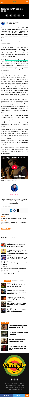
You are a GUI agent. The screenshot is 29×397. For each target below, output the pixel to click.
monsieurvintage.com (8, 206)
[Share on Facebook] (7, 15)
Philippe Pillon (12, 23)
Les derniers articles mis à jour (15, 389)
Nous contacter (14, 383)
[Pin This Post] (15, 15)
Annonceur (7, 383)
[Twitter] (18, 210)
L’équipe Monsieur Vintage (11, 385)
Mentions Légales (9, 387)
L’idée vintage (21, 383)
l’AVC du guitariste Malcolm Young (16, 60)
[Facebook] (14, 210)
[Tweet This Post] (11, 15)
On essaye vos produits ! (19, 387)
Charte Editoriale (21, 385)
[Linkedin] (11, 210)
